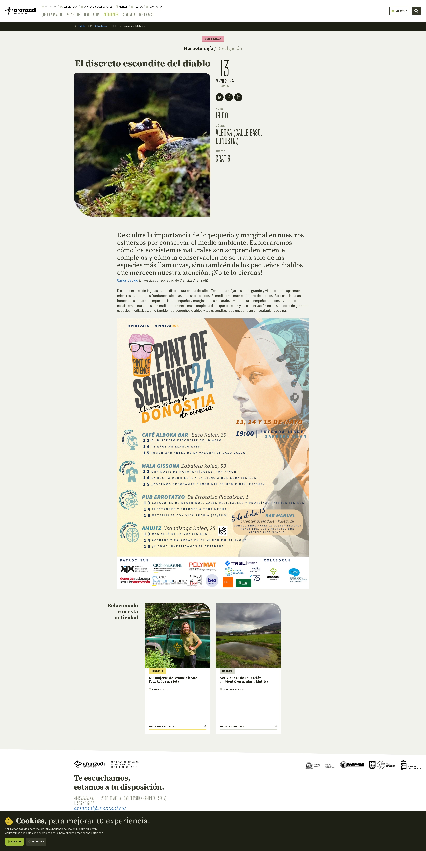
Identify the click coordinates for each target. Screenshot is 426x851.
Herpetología (198, 48)
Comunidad (129, 14)
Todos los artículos (162, 726)
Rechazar (37, 841)
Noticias (50, 6)
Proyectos (73, 14)
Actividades (111, 14)
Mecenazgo (146, 14)
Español (400, 10)
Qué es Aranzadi (52, 14)
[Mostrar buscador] (416, 11)
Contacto (155, 6)
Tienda (138, 6)
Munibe (123, 6)
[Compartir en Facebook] (229, 97)
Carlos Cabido (127, 280)
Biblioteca (70, 6)
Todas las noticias (232, 726)
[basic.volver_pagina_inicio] (20, 11)
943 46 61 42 (85, 803)
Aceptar (16, 841)
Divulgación (92, 14)
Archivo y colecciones (98, 6)
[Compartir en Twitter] (220, 97)
